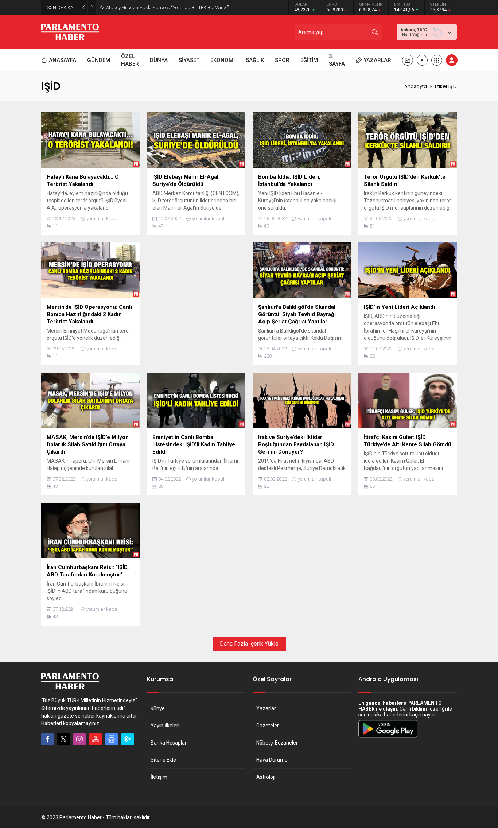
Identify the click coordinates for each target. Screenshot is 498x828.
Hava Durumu (272, 760)
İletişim (159, 777)
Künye (158, 708)
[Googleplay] (127, 739)
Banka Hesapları (169, 743)
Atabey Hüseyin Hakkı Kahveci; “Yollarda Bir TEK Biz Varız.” (167, 7)
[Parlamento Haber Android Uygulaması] (387, 737)
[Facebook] (47, 739)
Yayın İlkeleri (165, 725)
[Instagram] (79, 739)
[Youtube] (95, 739)
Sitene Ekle (163, 760)
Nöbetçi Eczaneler (277, 743)
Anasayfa (415, 86)
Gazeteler (267, 725)
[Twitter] (63, 739)
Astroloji (265, 777)
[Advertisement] (196, 293)
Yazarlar (266, 708)
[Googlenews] (111, 739)
